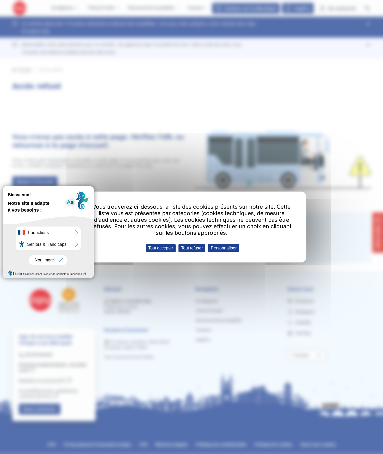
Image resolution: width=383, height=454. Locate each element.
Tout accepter (160, 248)
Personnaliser (224, 248)
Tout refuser (192, 248)
